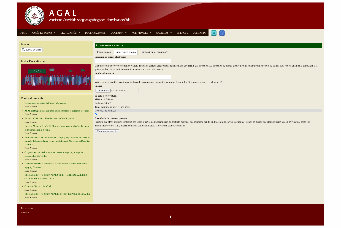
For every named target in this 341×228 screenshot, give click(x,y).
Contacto (25, 212)
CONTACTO (199, 32)
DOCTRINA (115, 33)
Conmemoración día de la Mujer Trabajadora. (45, 102)
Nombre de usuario (104, 73)
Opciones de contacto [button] (105, 110)
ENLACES (182, 32)
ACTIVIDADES (138, 33)
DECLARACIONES (95, 32)
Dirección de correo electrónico (110, 56)
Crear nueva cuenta (127, 52)
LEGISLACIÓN (67, 33)
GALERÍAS (161, 33)
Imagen (98, 85)
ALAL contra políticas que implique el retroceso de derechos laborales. (57, 110)
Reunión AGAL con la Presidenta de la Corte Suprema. (49, 118)
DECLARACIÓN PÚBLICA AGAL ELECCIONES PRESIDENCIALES (57, 193)
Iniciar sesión (104, 52)
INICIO (23, 32)
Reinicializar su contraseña (154, 52)
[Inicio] (76, 26)
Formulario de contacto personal (111, 118)
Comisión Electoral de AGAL (38, 186)
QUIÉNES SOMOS (41, 33)
